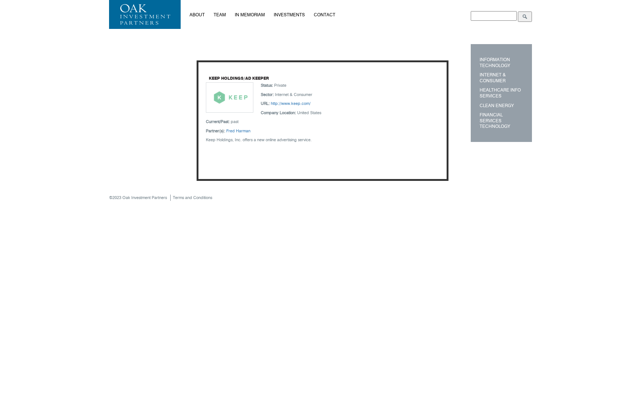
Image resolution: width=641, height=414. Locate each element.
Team (220, 14)
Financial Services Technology (495, 120)
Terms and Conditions (192, 197)
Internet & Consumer (493, 77)
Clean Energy (497, 105)
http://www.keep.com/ (290, 103)
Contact (324, 14)
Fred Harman (238, 130)
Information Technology (495, 62)
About (197, 14)
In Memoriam (250, 14)
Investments (289, 14)
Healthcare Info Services (500, 93)
